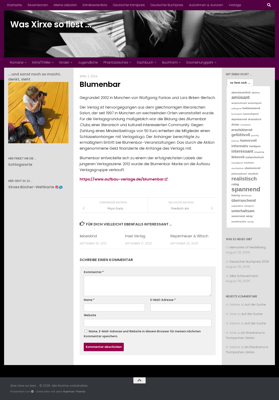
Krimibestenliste (95, 5)
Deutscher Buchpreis (167, 5)
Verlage (235, 5)
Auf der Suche (255, 304)
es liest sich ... (240, 82)
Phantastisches (116, 62)
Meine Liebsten (65, 5)
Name (89, 300)
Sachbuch (145, 62)
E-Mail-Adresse (163, 300)
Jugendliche (88, 62)
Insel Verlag (135, 236)
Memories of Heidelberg (248, 247)
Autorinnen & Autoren (206, 5)
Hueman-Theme (74, 391)
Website (90, 315)
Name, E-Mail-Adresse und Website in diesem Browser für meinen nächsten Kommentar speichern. (142, 333)
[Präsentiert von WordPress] (32, 391)
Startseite (14, 5)
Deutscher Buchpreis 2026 (249, 261)
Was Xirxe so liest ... (50, 24)
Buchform (170, 62)
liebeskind (88, 236)
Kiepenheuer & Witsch (189, 236)
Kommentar (94, 272)
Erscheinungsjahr (199, 62)
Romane (16, 62)
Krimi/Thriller (41, 62)
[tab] (240, 82)
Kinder (64, 62)
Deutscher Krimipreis (129, 5)
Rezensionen (38, 5)
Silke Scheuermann (244, 276)
